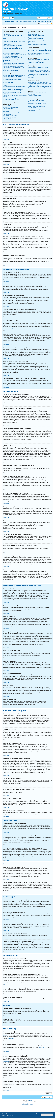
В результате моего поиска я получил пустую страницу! (39, 72)
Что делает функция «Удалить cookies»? (13, 48)
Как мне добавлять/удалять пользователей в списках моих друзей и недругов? (39, 61)
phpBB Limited (6, 1035)
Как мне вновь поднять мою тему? (11, 99)
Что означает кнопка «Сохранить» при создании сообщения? (15, 96)
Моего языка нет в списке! (9, 61)
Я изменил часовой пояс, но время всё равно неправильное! (14, 59)
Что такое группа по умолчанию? (36, 42)
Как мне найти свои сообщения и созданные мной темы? (39, 76)
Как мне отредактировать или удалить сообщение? (12, 77)
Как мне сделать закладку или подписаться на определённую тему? (39, 84)
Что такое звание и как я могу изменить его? (14, 67)
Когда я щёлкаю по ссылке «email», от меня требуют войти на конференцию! (13, 69)
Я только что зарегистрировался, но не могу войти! (14, 38)
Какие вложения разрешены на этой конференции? (37, 93)
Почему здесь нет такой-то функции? (37, 101)
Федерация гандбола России (15, 10)
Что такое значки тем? (8, 118)
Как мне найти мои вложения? (35, 95)
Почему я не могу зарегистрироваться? (12, 35)
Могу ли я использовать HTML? (10, 107)
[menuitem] (12, 18)
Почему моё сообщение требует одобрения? (14, 98)
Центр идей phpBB (43, 1047)
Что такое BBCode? (7, 105)
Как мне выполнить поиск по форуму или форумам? (38, 68)
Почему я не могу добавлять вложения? (13, 89)
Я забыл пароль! (7, 44)
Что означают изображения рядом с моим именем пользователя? (13, 64)
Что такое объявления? (9, 114)
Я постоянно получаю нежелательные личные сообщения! (39, 51)
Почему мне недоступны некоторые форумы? (14, 88)
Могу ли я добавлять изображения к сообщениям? (12, 110)
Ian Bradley (30, 1100)
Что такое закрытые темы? (9, 117)
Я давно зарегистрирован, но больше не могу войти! (14, 42)
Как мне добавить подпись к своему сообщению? (12, 80)
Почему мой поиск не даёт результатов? (38, 70)
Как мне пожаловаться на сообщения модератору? (12, 93)
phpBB (14, 328)
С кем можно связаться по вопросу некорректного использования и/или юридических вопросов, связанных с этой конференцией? (38, 105)
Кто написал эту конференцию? (36, 100)
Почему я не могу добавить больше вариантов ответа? (14, 84)
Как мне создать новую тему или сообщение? (14, 75)
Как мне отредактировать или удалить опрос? (14, 86)
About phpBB (10, 1038)
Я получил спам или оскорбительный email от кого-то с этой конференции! (39, 54)
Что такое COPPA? (7, 34)
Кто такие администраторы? (35, 32)
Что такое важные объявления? (11, 112)
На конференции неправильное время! (12, 57)
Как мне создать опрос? (9, 82)
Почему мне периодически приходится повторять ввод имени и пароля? (12, 46)
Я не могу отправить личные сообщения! (38, 49)
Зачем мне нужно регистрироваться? (12, 32)
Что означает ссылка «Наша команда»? (37, 44)
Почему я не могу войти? (9, 40)
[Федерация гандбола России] (10, 5)
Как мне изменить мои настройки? (11, 53)
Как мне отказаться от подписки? (36, 87)
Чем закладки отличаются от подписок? (38, 82)
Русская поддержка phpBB (27, 1103)
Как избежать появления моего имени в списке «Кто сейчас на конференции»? (14, 55)
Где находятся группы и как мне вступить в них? (40, 37)
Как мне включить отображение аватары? (13, 66)
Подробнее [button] (10, 1115)
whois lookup (6, 1061)
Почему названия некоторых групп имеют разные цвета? (38, 40)
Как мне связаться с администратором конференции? (38, 109)
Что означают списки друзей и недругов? (38, 59)
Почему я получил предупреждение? (12, 90)
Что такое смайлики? (8, 108)
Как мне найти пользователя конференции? (39, 74)
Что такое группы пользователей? (36, 35)
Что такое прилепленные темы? (10, 115)
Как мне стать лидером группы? (36, 38)
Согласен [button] (47, 1115)
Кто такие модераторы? (34, 34)
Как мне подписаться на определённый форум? (40, 86)
